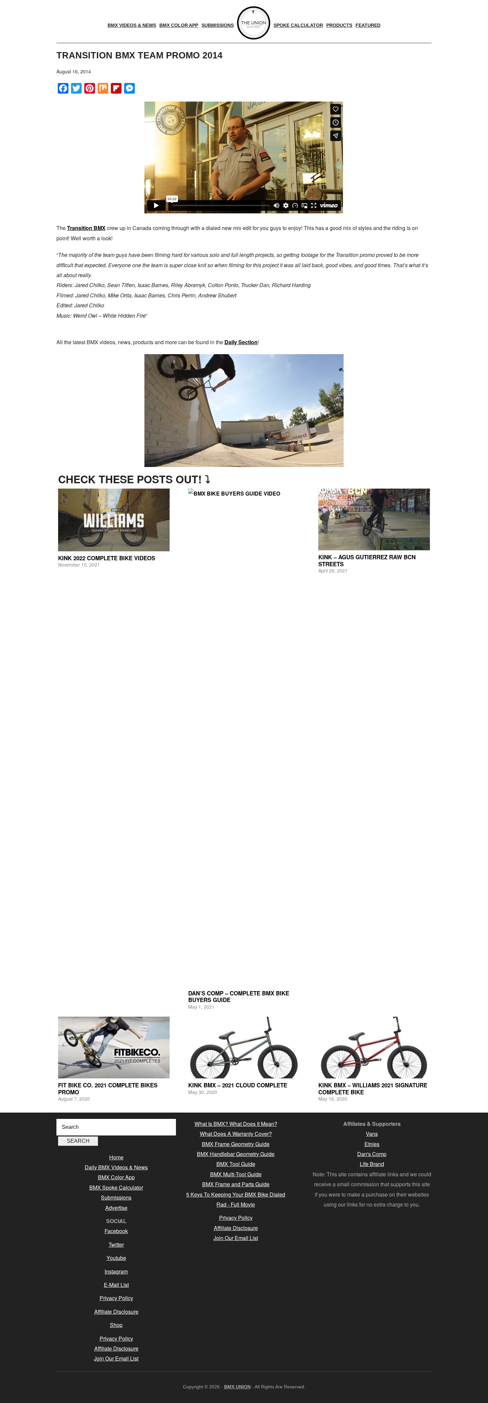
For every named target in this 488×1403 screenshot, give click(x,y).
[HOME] (253, 22)
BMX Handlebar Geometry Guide (236, 1154)
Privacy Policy (116, 1298)
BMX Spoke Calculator (116, 1187)
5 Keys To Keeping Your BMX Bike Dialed (235, 1194)
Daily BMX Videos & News (116, 1167)
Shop (116, 1325)
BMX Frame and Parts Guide (236, 1184)
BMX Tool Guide (235, 1164)
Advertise (116, 1207)
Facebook (116, 1231)
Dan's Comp (371, 1154)
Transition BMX (86, 228)
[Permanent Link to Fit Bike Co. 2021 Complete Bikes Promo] (114, 1047)
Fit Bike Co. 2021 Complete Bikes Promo (107, 1088)
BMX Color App (116, 1177)
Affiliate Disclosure (116, 1311)
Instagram (116, 1271)
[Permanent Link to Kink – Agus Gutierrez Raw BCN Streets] (374, 519)
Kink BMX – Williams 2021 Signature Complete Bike (372, 1088)
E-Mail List (116, 1284)
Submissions (116, 1197)
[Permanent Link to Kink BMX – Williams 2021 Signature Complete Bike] (374, 1047)
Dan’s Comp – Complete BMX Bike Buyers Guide (238, 996)
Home (116, 1157)
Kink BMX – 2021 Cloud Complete (237, 1085)
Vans (372, 1133)
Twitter (116, 1244)
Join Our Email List (116, 1358)
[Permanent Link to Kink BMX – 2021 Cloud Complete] (244, 1047)
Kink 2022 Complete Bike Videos (106, 558)
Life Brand (372, 1164)
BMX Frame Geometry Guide (236, 1144)
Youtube (116, 1258)
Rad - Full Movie (235, 1204)
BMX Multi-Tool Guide (236, 1174)
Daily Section (241, 342)
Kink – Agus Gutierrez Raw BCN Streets (367, 560)
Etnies (372, 1144)
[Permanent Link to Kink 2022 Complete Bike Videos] (114, 520)
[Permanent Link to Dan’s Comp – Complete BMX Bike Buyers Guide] (244, 737)
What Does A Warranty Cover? (236, 1133)
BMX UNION (237, 1386)
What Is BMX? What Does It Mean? (236, 1124)
